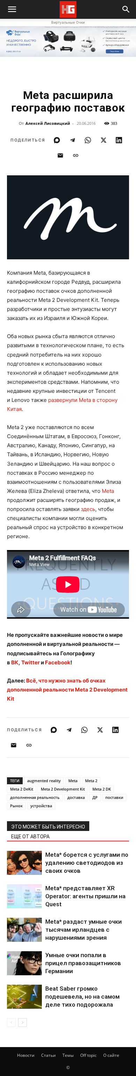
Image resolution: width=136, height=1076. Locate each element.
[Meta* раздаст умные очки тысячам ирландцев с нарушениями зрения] (24, 930)
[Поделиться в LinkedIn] (119, 140)
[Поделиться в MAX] (56, 140)
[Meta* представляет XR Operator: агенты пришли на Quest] (24, 896)
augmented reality (44, 780)
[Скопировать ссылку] (75, 155)
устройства (41, 805)
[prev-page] (11, 1022)
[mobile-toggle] (12, 9)
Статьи (48, 1055)
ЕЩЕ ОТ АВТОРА (30, 836)
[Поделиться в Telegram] (72, 140)
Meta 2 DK (101, 789)
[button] (126, 9)
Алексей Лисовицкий (47, 123)
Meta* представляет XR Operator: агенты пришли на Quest (85, 896)
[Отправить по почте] (60, 155)
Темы (68, 1055)
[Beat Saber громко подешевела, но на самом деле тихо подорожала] (24, 997)
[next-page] (22, 1022)
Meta (108, 491)
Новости (26, 1055)
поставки (114, 797)
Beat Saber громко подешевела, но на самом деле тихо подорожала (82, 996)
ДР (95, 797)
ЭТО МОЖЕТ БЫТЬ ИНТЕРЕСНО (48, 827)
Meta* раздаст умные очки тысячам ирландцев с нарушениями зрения (83, 929)
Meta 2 (91, 780)
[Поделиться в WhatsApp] (88, 140)
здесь (88, 509)
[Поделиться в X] (103, 140)
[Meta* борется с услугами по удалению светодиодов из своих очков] (24, 863)
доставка (76, 797)
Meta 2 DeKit (21, 789)
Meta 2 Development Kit (63, 789)
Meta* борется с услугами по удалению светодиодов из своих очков (86, 862)
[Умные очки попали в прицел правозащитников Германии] (24, 963)
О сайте (111, 1055)
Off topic (88, 1055)
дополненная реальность (35, 797)
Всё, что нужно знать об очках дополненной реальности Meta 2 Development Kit (67, 689)
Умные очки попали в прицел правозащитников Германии (83, 963)
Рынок (16, 805)
